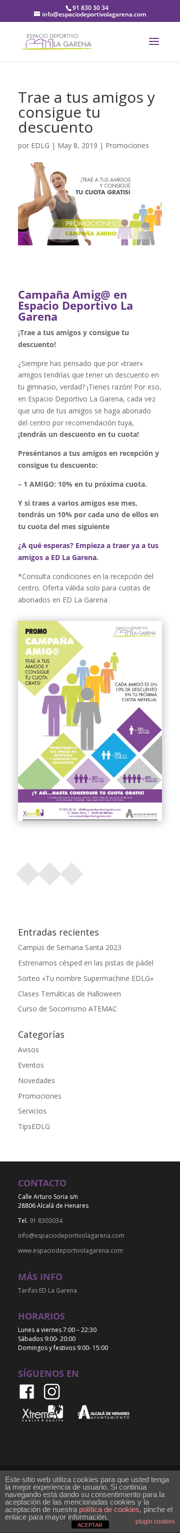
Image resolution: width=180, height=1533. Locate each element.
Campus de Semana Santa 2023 (70, 947)
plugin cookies (155, 1521)
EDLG (40, 145)
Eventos (31, 1065)
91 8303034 (46, 1220)
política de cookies (109, 1509)
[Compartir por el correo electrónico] (72, 870)
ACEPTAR (90, 1525)
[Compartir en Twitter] (50, 870)
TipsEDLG (34, 1126)
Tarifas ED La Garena (47, 1290)
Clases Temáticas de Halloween (69, 993)
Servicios (32, 1111)
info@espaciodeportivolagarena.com (71, 1235)
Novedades (36, 1080)
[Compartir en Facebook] (28, 870)
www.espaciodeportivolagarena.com (70, 1250)
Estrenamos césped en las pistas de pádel (86, 962)
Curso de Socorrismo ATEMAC (67, 1008)
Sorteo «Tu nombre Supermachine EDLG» (86, 978)
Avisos (28, 1049)
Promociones (127, 145)
